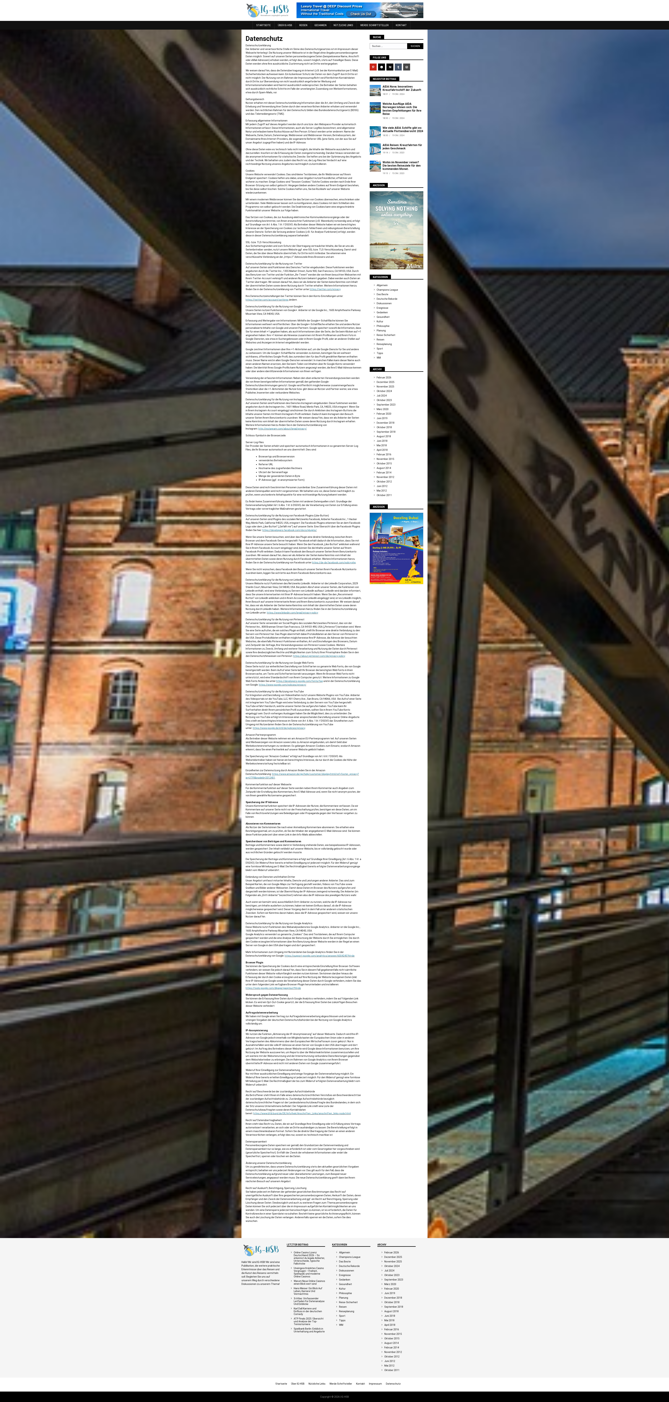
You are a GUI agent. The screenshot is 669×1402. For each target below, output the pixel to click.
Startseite (263, 25)
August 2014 (384, 468)
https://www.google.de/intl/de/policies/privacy (279, 728)
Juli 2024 (382, 395)
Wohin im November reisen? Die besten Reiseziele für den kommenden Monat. (402, 166)
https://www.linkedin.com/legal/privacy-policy (292, 612)
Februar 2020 (384, 413)
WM (379, 357)
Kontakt (401, 25)
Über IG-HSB (285, 25)
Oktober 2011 (384, 495)
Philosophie (383, 326)
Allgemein (382, 285)
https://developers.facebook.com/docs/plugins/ (289, 530)
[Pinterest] (373, 67)
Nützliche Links (343, 25)
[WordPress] (406, 67)
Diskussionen (384, 303)
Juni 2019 (382, 418)
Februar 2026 (384, 377)
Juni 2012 (382, 486)
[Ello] (381, 67)
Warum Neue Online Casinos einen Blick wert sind (309, 1282)
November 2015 (385, 459)
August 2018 (384, 436)
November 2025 (385, 386)
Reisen (303, 25)
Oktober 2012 (384, 481)
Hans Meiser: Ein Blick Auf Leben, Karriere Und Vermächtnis (308, 1291)
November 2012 (385, 477)
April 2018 (382, 450)
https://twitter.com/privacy (325, 289)
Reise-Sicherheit (386, 335)
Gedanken (320, 25)
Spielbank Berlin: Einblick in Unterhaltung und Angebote (309, 1330)
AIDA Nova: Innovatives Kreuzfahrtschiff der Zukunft (402, 88)
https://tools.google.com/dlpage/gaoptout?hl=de (273, 988)
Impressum (375, 1384)
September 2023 (386, 404)
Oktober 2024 (384, 391)
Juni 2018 (382, 440)
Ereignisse (382, 308)
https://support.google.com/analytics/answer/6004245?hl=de (320, 955)
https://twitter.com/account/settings (267, 299)
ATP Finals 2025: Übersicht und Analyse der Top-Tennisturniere (309, 1321)
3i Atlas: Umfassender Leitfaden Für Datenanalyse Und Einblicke (309, 1301)
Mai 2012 (382, 490)
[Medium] (389, 67)
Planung (381, 330)
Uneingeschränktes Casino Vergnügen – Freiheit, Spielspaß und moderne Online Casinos (309, 1272)
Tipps (380, 353)
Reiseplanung (384, 344)
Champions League (387, 289)
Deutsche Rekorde (387, 298)
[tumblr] (398, 67)
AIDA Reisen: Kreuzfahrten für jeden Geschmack (402, 146)
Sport (380, 348)
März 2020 (383, 409)
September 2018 (386, 431)
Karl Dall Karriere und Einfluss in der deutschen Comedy (308, 1311)
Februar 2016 (384, 454)
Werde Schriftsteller (374, 25)
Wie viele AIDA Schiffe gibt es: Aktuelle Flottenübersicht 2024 (403, 129)
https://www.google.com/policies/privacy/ (282, 684)
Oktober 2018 (384, 427)
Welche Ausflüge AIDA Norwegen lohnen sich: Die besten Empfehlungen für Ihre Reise (402, 109)
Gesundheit (383, 317)
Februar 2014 (384, 472)
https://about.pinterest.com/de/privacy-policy (319, 656)
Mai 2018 (382, 445)
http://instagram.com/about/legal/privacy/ (282, 428)
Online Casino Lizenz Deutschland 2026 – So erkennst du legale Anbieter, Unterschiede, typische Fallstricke (309, 1258)
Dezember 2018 (385, 422)
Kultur (380, 321)
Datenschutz (393, 1384)
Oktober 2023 (384, 400)
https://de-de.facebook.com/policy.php (334, 562)
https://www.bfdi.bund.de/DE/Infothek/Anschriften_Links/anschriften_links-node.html (302, 1113)
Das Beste (382, 294)
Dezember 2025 (385, 382)
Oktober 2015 (384, 463)
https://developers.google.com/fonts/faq (299, 681)
